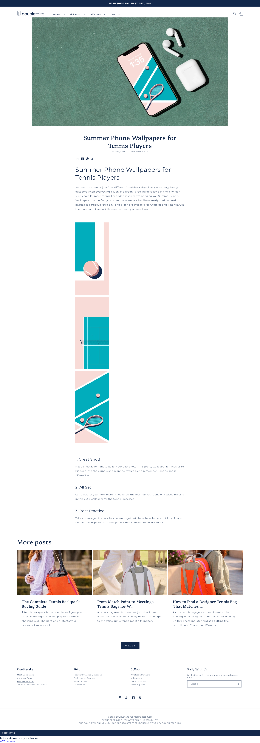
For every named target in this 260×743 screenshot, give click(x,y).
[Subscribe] (238, 684)
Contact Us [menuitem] (79, 685)
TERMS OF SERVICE (112, 720)
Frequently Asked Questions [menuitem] (88, 675)
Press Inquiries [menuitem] (138, 685)
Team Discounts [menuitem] (138, 681)
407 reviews (7, 741)
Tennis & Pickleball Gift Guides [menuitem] (32, 685)
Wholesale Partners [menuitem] (140, 675)
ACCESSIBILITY (150, 720)
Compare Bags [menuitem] (24, 678)
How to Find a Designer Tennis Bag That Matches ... (205, 603)
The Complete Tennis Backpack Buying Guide (51, 603)
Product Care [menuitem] (80, 681)
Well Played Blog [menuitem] (25, 681)
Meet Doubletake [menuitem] (25, 675)
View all (130, 645)
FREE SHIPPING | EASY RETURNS (130, 3)
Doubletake (122, 717)
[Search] (234, 13)
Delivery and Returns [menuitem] (84, 678)
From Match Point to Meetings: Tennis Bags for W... (126, 603)
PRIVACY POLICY (132, 720)
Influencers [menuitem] (136, 678)
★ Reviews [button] (8, 732)
